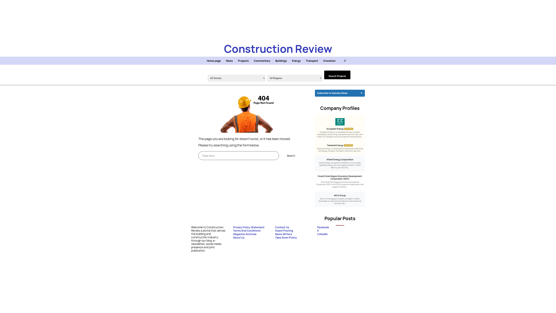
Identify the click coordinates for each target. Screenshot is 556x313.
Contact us (282, 227)
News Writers (283, 234)
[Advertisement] (87, 20)
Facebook (323, 227)
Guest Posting (284, 230)
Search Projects (337, 76)
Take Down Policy (286, 237)
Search (291, 155)
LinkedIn (322, 234)
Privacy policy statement (249, 227)
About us (239, 237)
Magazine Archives (244, 234)
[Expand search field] (345, 61)
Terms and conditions (247, 230)
